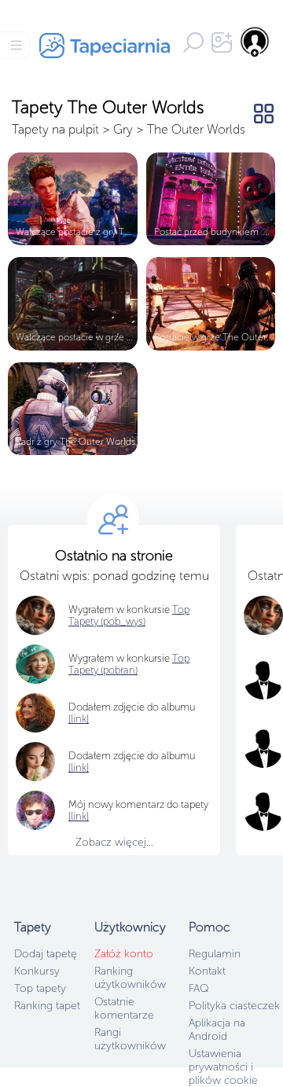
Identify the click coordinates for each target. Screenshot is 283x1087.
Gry (123, 129)
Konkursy (37, 971)
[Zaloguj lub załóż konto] (255, 41)
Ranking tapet (47, 1005)
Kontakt (207, 971)
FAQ (198, 988)
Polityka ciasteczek (234, 1005)
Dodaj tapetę (45, 953)
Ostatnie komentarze (124, 1008)
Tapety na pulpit (55, 129)
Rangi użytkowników (130, 1039)
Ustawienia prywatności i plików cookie (223, 1067)
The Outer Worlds (196, 129)
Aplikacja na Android (217, 1029)
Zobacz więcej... (114, 842)
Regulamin (215, 953)
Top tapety (40, 988)
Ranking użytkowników (130, 977)
